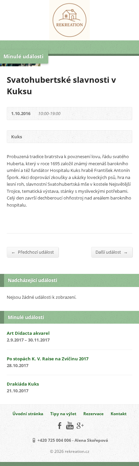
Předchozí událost (32, 252)
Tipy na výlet (63, 413)
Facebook (59, 425)
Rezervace (93, 413)
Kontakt (119, 413)
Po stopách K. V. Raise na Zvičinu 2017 (47, 359)
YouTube (70, 425)
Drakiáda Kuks (23, 384)
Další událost (111, 252)
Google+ (80, 425)
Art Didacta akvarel (28, 333)
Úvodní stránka (27, 413)
